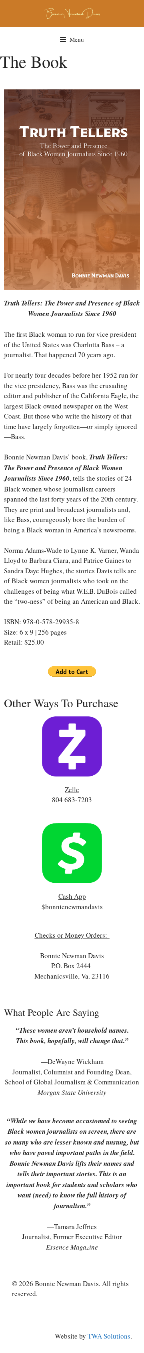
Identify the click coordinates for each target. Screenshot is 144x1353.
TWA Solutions (109, 1336)
